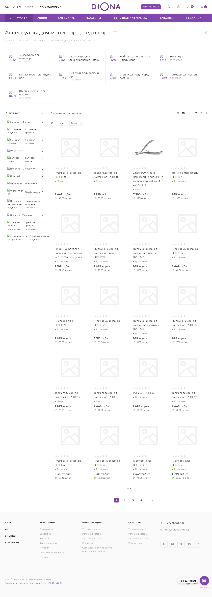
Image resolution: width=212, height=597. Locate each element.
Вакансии (45, 533)
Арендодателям (48, 543)
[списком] (201, 113)
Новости (44, 538)
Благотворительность (52, 552)
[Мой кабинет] (178, 7)
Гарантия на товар (92, 538)
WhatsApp (189, 544)
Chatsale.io (204, 587)
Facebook (164, 544)
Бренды (10, 535)
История (44, 547)
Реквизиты (88, 543)
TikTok (197, 544)
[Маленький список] (178, 113)
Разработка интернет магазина (23, 583)
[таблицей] (206, 113)
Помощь (134, 522)
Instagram (172, 544)
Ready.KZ (57, 583)
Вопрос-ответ (136, 543)
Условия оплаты (91, 529)
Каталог (11, 522)
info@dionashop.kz (177, 529)
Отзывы (44, 557)
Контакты (12, 542)
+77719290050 (49, 6)
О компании (46, 529)
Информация (92, 522)
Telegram (181, 544)
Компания (47, 522)
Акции (9, 529)
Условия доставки (92, 533)
